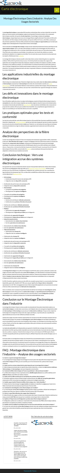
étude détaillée (27, 105)
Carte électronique (14, 9)
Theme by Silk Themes (30, 471)
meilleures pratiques (21, 122)
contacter (21, 56)
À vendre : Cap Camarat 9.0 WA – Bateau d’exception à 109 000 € (20, 424)
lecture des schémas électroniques (37, 168)
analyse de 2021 (17, 174)
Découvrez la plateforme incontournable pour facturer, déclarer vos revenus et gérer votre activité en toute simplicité (20, 443)
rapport (29, 149)
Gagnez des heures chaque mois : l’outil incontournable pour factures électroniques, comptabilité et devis (20, 433)
